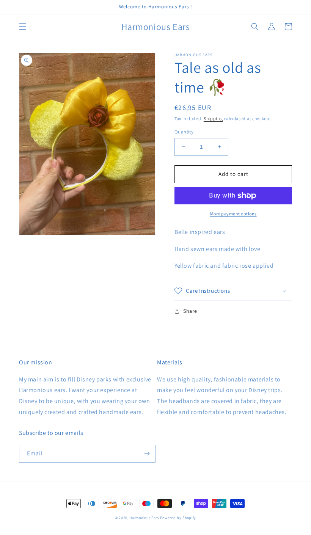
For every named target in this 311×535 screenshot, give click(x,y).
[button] (22, 26)
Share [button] (190, 311)
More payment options (233, 214)
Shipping (213, 118)
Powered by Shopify (178, 517)
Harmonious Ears (144, 517)
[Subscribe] (146, 454)
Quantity (183, 132)
